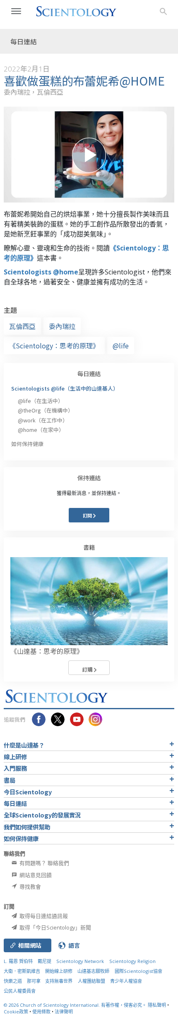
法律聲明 (64, 1011)
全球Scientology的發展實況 (42, 814)
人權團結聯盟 (91, 981)
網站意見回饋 (35, 875)
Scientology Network (80, 961)
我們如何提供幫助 (27, 826)
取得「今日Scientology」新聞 (54, 927)
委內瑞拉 (62, 326)
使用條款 (41, 1011)
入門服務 (15, 768)
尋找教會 (29, 886)
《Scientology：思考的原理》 (54, 345)
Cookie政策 (16, 1011)
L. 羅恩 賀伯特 (18, 961)
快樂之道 (13, 981)
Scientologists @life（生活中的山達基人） (64, 388)
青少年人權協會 (126, 981)
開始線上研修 (58, 971)
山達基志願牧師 (93, 971)
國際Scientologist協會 (138, 971)
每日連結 (89, 373)
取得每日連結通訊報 (43, 916)
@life (121, 345)
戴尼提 (44, 961)
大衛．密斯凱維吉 (22, 971)
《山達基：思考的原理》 (46, 651)
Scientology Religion (132, 961)
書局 (9, 780)
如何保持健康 (27, 444)
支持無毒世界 (58, 981)
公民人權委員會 (20, 991)
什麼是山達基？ (24, 745)
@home (41, 430)
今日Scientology (28, 791)
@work (43, 420)
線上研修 (15, 756)
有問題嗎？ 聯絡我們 (43, 863)
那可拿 (34, 981)
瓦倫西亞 (22, 326)
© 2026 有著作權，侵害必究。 (76, 1005)
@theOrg (45, 410)
